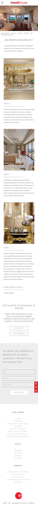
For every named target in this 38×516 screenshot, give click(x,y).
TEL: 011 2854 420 (18, 474)
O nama (18, 418)
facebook (18, 452)
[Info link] (36, 383)
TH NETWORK (18, 421)
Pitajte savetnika (19, 333)
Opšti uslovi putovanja (18, 431)
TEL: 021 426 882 (18, 477)
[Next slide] (34, 18)
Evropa (13, 33)
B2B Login (18, 482)
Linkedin (18, 455)
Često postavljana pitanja (18, 423)
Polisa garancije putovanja (18, 436)
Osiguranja (18, 426)
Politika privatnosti (18, 428)
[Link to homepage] (19, 2)
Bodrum (26, 33)
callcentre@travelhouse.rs (18, 479)
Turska (20, 33)
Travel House (5, 33)
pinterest (18, 458)
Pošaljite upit (19, 328)
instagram (18, 450)
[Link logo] (18, 495)
